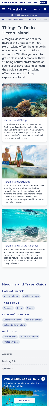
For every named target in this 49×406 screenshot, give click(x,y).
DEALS (42, 2)
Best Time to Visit (33, 319)
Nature (30, 308)
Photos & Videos (11, 342)
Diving (19, 308)
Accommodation (11, 296)
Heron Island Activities (17, 181)
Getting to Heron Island (14, 325)
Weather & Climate (29, 336)
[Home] (16, 9)
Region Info (9, 331)
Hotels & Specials (13, 291)
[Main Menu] (4, 9)
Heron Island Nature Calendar (21, 245)
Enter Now (24, 400)
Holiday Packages (31, 296)
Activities (8, 308)
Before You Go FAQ (12, 319)
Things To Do (10, 302)
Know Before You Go (15, 314)
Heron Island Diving (15, 120)
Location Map (10, 336)
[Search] (44, 9)
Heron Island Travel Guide (24, 284)
